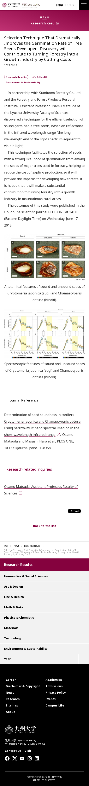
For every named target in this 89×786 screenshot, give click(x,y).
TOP (6, 546)
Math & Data (13, 607)
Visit (28, 751)
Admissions (54, 686)
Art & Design (13, 586)
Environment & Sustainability (26, 649)
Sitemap (12, 705)
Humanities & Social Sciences (26, 576)
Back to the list (44, 526)
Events (51, 699)
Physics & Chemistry (19, 618)
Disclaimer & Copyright (23, 686)
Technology (12, 638)
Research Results (32, 546)
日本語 (59, 5)
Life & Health (14, 597)
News (16, 546)
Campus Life (55, 705)
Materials (11, 628)
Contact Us (13, 751)
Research (13, 699)
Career (11, 680)
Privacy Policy (56, 692)
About (10, 712)
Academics (54, 680)
